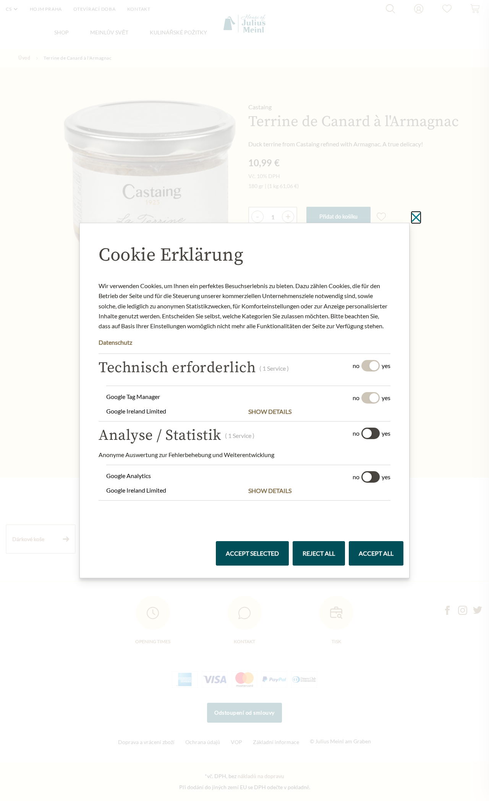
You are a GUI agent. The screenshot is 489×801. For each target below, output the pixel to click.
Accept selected (252, 553)
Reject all (319, 553)
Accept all (376, 553)
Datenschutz (115, 342)
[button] (319, 412)
